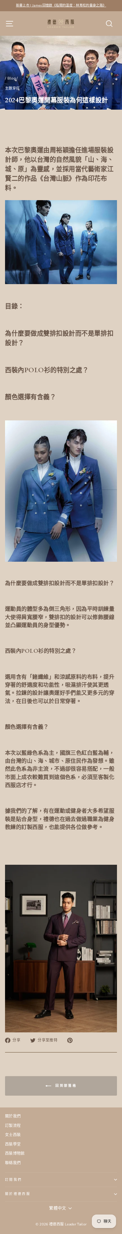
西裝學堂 (13, 1144)
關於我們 (13, 1116)
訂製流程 (13, 1125)
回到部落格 (65, 1086)
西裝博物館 (15, 1153)
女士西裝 (13, 1134)
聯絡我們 (13, 1162)
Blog (11, 78)
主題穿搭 (12, 88)
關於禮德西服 (17, 1194)
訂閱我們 (13, 1180)
